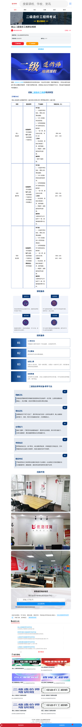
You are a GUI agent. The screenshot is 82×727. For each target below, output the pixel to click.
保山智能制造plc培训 (17, 682)
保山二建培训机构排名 (18, 668)
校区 (54, 9)
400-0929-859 (32, 617)
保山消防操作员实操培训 (48, 667)
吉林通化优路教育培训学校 (18, 713)
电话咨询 (20, 725)
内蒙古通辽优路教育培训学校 (48, 713)
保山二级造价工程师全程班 (19, 695)
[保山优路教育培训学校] (15, 4)
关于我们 (34, 719)
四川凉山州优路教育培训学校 (48, 698)
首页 (15, 9)
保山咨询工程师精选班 (47, 682)
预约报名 (18, 43)
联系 (64, 9)
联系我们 (38, 719)
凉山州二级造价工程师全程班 (49, 695)
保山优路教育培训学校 (23, 35)
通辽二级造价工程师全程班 (48, 710)
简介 (35, 9)
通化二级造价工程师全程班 (19, 710)
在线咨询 (33, 43)
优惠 (44, 9)
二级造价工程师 (18, 82)
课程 (25, 9)
